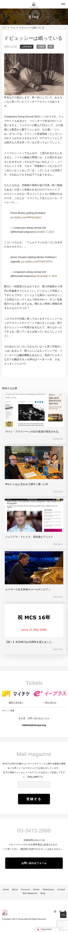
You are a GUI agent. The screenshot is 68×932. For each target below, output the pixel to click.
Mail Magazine (30, 893)
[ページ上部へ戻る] (63, 915)
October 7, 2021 (45, 232)
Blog (43, 893)
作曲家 (41, 46)
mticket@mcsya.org (34, 725)
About (15, 889)
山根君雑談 (27, 46)
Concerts (25, 889)
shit (50, 46)
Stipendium (48, 889)
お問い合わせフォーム (34, 863)
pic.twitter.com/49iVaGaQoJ (25, 217)
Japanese (46, 929)
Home (6, 889)
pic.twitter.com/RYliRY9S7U (37, 261)
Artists (36, 889)
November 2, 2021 (46, 276)
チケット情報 (8, 710)
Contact (61, 889)
